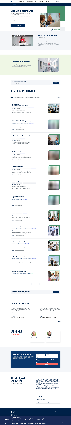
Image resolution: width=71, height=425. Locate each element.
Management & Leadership (29, 97)
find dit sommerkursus (17, 25)
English (59, 1)
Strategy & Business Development (19, 97)
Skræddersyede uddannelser (29, 1)
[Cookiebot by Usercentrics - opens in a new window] (7, 423)
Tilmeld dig (47, 364)
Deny (62, 422)
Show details (44, 423)
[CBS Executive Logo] (13, 1)
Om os (46, 1)
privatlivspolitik (49, 362)
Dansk (57, 1)
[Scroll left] (58, 321)
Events (35, 1)
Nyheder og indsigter (40, 1)
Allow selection (62, 420)
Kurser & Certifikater (21, 1)
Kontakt (49, 1)
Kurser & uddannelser (37, 413)
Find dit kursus (56, 82)
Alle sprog (57, 97)
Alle (11, 97)
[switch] (25, 423)
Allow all (62, 417)
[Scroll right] (59, 321)
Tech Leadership (37, 97)
